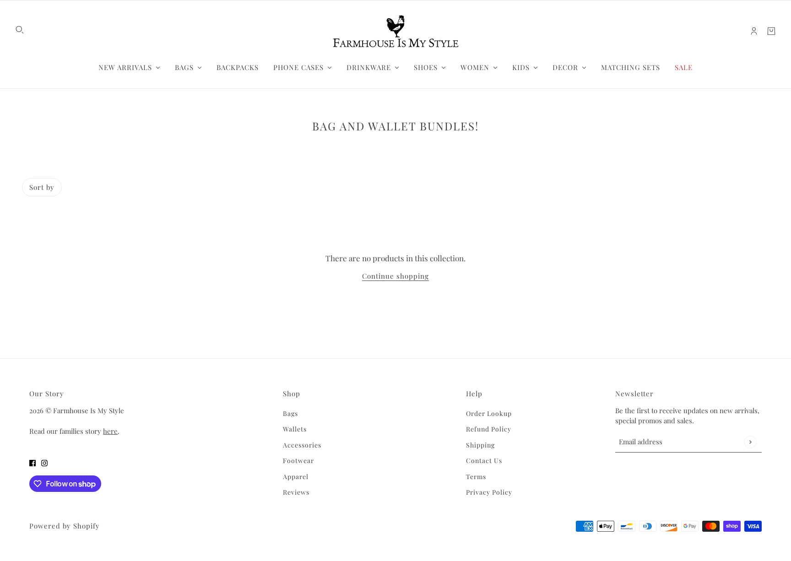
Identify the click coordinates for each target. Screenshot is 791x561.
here (110, 431)
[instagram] (44, 462)
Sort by (41, 187)
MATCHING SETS (630, 67)
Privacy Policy (489, 492)
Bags (290, 413)
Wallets (295, 429)
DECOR (565, 67)
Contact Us (484, 460)
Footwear (298, 460)
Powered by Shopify (64, 525)
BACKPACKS (238, 67)
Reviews (296, 492)
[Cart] (771, 31)
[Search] (20, 30)
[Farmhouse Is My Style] (395, 31)
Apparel (296, 476)
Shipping (480, 445)
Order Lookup (489, 413)
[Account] (754, 31)
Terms (476, 476)
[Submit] (750, 442)
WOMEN (475, 67)
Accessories (302, 445)
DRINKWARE (369, 67)
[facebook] (32, 462)
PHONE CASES (298, 67)
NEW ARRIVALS (125, 67)
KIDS (521, 67)
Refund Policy (488, 429)
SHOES (426, 67)
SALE (684, 67)
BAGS (184, 67)
